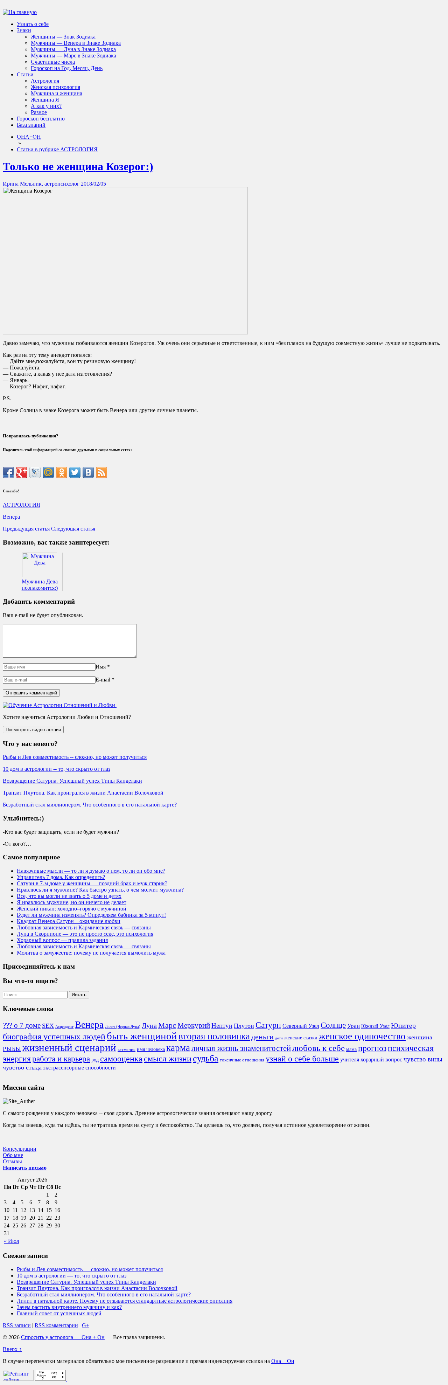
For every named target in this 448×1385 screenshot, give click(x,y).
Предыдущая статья (26, 529)
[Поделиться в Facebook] (8, 472)
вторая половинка (214, 1036)
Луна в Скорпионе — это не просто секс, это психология (85, 934)
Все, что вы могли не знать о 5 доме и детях (69, 896)
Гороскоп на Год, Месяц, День (67, 68)
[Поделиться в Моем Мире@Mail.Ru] (48, 472)
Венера (11, 517)
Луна (149, 1025)
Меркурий (193, 1025)
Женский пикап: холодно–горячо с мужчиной (71, 909)
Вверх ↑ (12, 1349)
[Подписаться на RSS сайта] (101, 472)
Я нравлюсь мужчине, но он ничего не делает (71, 902)
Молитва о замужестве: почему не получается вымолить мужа (91, 953)
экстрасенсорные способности (79, 1067)
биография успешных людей (54, 1036)
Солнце (333, 1025)
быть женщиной (142, 1035)
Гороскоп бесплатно (41, 119)
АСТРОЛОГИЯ (21, 505)
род (95, 1059)
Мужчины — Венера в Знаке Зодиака (76, 43)
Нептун (221, 1025)
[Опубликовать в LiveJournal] (35, 472)
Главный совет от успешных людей (59, 1313)
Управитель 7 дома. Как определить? (61, 877)
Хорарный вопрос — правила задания (62, 940)
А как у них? (46, 106)
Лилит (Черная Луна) (122, 1027)
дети (279, 1038)
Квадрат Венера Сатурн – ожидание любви (68, 921)
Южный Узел (375, 1026)
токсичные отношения (242, 1060)
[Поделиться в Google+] (21, 472)
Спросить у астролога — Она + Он (63, 1337)
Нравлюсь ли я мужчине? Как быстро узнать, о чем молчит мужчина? (100, 890)
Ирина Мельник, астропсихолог (41, 184)
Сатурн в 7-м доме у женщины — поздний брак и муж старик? (92, 883)
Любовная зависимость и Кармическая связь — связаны (84, 927)
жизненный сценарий (69, 1047)
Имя (101, 667)
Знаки (24, 30)
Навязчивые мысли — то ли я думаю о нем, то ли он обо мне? (91, 871)
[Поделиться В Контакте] (88, 472)
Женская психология (55, 87)
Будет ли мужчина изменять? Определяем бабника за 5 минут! (91, 915)
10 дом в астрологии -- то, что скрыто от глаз (56, 769)
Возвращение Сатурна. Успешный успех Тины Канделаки (72, 781)
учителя (349, 1059)
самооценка (121, 1058)
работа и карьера (61, 1058)
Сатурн (268, 1025)
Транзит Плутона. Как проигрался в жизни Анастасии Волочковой (83, 793)
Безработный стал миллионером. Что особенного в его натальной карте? (90, 805)
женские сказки (300, 1037)
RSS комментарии (56, 1325)
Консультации (19, 1149)
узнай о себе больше (302, 1058)
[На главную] (20, 12)
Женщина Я (45, 100)
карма (178, 1048)
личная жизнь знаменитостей (241, 1048)
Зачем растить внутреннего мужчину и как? (69, 1307)
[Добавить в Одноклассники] (61, 472)
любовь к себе (318, 1048)
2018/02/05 (93, 184)
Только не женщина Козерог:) (78, 166)
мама (351, 1049)
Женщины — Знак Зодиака (63, 37)
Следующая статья (73, 529)
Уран (353, 1026)
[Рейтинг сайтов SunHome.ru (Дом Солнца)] (18, 1379)
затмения (126, 1049)
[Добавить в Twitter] (74, 472)
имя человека (151, 1049)
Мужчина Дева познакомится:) (40, 585)
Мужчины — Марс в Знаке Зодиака (73, 55)
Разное (39, 112)
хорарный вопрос (381, 1059)
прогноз (372, 1048)
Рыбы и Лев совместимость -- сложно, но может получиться (75, 757)
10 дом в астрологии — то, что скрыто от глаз (71, 1276)
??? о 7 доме (22, 1025)
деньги (262, 1036)
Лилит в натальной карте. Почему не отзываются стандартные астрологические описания (124, 1301)
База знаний (31, 125)
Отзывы (12, 1161)
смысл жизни (167, 1058)
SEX (48, 1025)
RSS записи (17, 1325)
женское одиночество (362, 1036)
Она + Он (282, 1361)
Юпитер (403, 1025)
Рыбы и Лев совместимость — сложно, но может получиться (90, 1269)
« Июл (11, 1241)
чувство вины (423, 1059)
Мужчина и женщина (56, 93)
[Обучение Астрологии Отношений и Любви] (60, 705)
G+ (85, 1325)
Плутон (244, 1025)
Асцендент (64, 1027)
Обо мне (13, 1155)
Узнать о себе (33, 24)
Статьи (25, 74)
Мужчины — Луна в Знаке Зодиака (73, 49)
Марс (167, 1025)
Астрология (45, 81)
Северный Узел (300, 1026)
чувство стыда (22, 1067)
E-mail (103, 680)
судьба (205, 1058)
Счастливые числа (53, 62)
